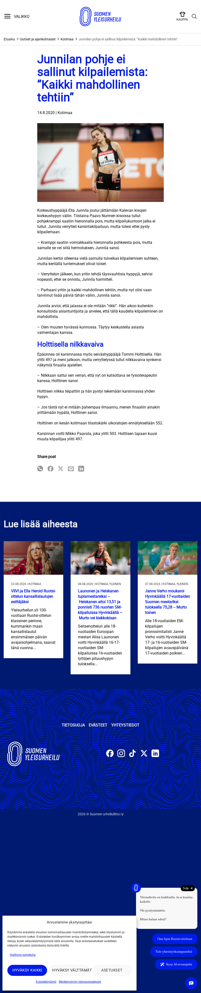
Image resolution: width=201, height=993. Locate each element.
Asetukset (112, 970)
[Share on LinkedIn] (81, 469)
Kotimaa (67, 39)
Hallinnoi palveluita (23, 955)
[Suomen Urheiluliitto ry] (100, 16)
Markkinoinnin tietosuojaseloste (80, 981)
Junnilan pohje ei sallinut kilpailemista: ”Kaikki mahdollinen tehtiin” (128, 39)
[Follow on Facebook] (110, 754)
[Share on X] (60, 469)
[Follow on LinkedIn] (155, 754)
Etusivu (9, 39)
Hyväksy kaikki (27, 970)
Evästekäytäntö (46, 981)
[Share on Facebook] (50, 469)
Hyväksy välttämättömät (70, 970)
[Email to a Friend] (71, 469)
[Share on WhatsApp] (40, 469)
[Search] (194, 16)
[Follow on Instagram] (121, 754)
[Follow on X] (144, 754)
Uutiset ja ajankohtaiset (38, 39)
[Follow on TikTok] (132, 754)
